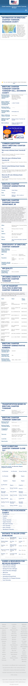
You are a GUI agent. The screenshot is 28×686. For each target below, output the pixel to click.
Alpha (11, 499)
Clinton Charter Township (13, 545)
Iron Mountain (15, 466)
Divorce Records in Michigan (10, 570)
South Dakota (24, 635)
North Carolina (14, 652)
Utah (24, 650)
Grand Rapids (13, 537)
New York (14, 650)
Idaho (4, 650)
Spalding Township (5, 502)
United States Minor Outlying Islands (24, 646)
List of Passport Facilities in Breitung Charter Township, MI (12, 288)
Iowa (4, 656)
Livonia (20, 545)
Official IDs (5, 572)
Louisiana (14, 624)
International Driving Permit (9, 576)
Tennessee (24, 637)
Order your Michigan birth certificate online (17, 123)
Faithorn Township (23, 495)
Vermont (24, 652)
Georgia (4, 645)
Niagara (20, 466)
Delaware (4, 641)
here (14, 83)
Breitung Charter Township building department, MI (10, 202)
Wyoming (24, 661)
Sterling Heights (4, 541)
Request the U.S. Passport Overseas (11, 578)
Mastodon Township (21, 492)
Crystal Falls (21, 498)
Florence (21, 488)
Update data (12, 679)
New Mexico (14, 648)
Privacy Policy (18, 679)
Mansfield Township (21, 503)
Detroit (2, 538)
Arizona (4, 630)
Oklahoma (24, 624)
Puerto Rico (24, 629)
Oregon (24, 626)
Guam (4, 647)
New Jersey (14, 646)
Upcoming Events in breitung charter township (11, 279)
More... (2, 339)
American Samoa (4, 628)
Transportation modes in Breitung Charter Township (14, 406)
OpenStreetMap (19, 464)
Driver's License (6, 574)
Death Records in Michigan (9, 566)
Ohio (14, 659)
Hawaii (4, 648)
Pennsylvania (24, 628)
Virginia (24, 653)
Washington (24, 655)
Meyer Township (4, 498)
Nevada (14, 643)
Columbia (4, 637)
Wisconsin (24, 659)
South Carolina (24, 633)
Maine (14, 626)
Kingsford (3, 467)
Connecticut (4, 639)
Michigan (3, 13)
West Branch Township (12, 503)
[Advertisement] (14, 60)
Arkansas (4, 632)
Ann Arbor (12, 541)
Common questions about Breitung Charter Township (13, 146)
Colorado (4, 635)
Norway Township (23, 471)
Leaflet (9, 464)
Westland (3, 553)
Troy (20, 550)
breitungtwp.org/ (5, 37)
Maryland (14, 628)
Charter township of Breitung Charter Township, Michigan (14, 7)
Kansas (4, 658)
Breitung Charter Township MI (20, 13)
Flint (20, 554)
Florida (4, 643)
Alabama (4, 624)
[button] (3, 453)
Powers (2, 505)
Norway (10, 467)
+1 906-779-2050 (15, 103)
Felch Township (13, 491)
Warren (20, 538)
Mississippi (14, 635)
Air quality (7, 268)
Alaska (4, 626)
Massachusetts (14, 629)
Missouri (14, 637)
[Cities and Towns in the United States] (14, 2)
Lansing (20, 541)
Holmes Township (13, 505)
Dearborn (3, 545)
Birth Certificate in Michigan (9, 565)
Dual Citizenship (7, 580)
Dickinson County (10, 13)
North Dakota (14, 654)
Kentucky (4, 660)
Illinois (4, 652)
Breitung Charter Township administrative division (13, 186)
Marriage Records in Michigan (10, 568)
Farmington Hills (13, 553)
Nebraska (14, 641)
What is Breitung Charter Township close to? (13, 448)
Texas (24, 639)
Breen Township (4, 495)
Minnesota (14, 633)
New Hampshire (14, 644)
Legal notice (5, 679)
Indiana (4, 654)
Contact (7, 682)
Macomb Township (5, 549)
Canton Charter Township (13, 550)
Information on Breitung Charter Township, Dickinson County (13, 20)
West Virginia (24, 657)
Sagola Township (13, 495)
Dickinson (14, 195)
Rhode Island (24, 631)
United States (14, 190)
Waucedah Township (3, 492)
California (4, 633)
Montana (14, 639)
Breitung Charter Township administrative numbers (13, 346)
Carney (20, 505)
